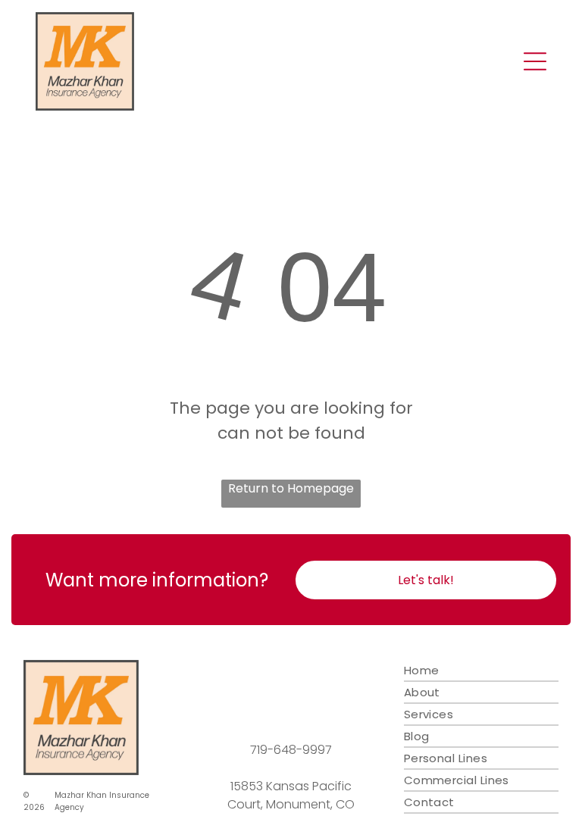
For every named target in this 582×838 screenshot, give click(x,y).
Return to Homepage (291, 488)
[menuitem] (481, 671)
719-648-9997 (291, 749)
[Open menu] (535, 61)
